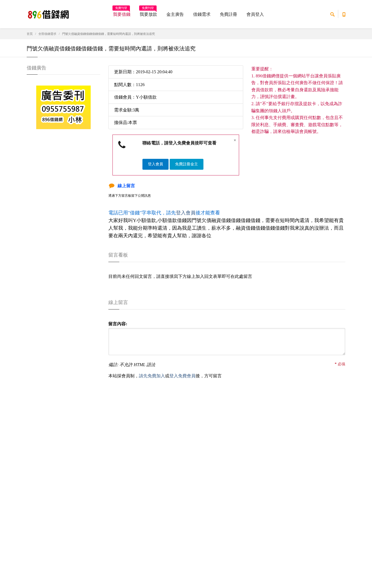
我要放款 (148, 12)
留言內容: (117, 323)
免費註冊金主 (186, 164)
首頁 (30, 33)
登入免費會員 (182, 375)
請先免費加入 (152, 375)
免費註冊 (228, 14)
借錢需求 (202, 14)
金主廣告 (175, 14)
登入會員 (155, 164)
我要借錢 (121, 12)
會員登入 (255, 14)
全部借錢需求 (47, 33)
